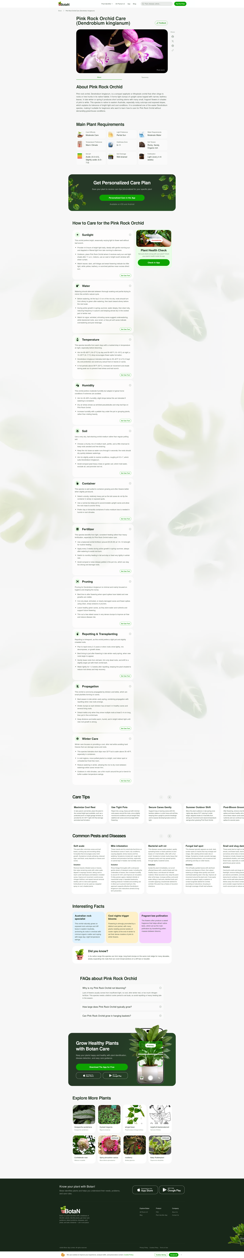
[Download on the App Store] (88, 1075)
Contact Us (175, 1215)
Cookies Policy (154, 1247)
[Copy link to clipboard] (173, 50)
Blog (141, 1215)
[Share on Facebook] (173, 36)
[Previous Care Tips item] (161, 797)
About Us (175, 1212)
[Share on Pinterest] (173, 46)
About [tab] (99, 77)
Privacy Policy (144, 1247)
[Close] (181, 1254)
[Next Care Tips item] (169, 797)
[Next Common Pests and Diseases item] (169, 836)
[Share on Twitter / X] (173, 41)
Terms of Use (164, 1247)
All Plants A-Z (144, 1212)
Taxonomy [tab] (144, 77)
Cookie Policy (128, 1255)
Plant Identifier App (161, 1215)
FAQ (157, 1212)
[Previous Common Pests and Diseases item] (161, 836)
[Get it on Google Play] (115, 1075)
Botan (60, 11)
